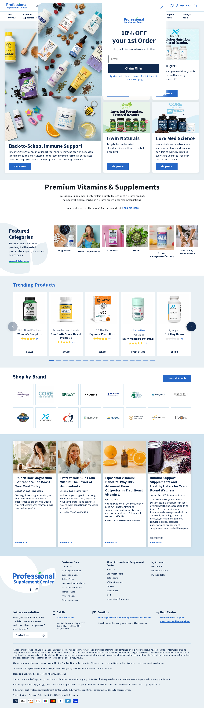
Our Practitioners (115, 574)
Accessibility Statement (118, 599)
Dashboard (156, 566)
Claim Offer (134, 68)
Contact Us (67, 566)
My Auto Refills (158, 575)
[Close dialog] (161, 7)
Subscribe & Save (70, 575)
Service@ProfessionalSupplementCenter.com (124, 617)
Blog (109, 595)
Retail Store (112, 578)
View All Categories (19, 261)
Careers (110, 586)
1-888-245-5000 (130, 208)
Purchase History (159, 570)
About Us (111, 569)
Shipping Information (71, 570)
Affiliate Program (115, 582)
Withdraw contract (70, 600)
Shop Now (20, 166)
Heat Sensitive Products (73, 583)
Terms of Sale (68, 592)
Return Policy (68, 579)
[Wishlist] (172, 6)
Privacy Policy (68, 596)
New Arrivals (112, 590)
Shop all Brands (177, 378)
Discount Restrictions (72, 587)
